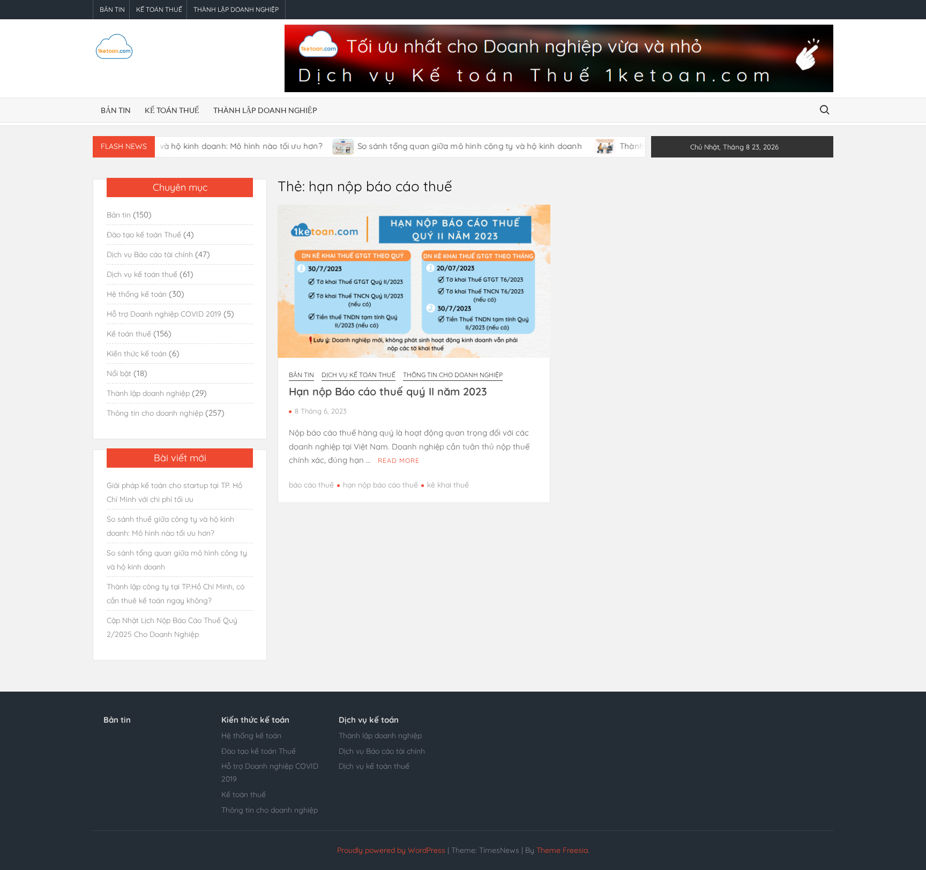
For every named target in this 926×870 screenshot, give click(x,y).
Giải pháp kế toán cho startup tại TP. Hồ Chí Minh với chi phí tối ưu (174, 492)
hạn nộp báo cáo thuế (380, 485)
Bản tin (112, 9)
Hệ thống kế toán (137, 294)
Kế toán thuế (159, 9)
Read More (399, 460)
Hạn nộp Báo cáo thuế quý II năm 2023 (388, 391)
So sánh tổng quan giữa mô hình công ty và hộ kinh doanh (447, 146)
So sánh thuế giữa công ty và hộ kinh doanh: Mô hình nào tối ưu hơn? (170, 526)
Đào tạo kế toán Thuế (144, 234)
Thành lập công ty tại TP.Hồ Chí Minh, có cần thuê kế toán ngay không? (175, 593)
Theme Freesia (562, 850)
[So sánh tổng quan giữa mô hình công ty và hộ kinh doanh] (320, 146)
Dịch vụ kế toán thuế (358, 375)
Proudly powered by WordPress (391, 850)
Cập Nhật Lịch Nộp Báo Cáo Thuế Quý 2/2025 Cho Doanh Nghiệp (172, 627)
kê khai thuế (448, 485)
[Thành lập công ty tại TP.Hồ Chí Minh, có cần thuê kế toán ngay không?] (582, 146)
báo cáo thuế (311, 485)
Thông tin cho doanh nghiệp (453, 375)
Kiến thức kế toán (137, 353)
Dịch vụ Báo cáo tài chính (150, 254)
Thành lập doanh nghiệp (236, 9)
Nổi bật (119, 373)
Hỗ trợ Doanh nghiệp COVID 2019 (164, 314)
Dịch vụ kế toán (369, 720)
